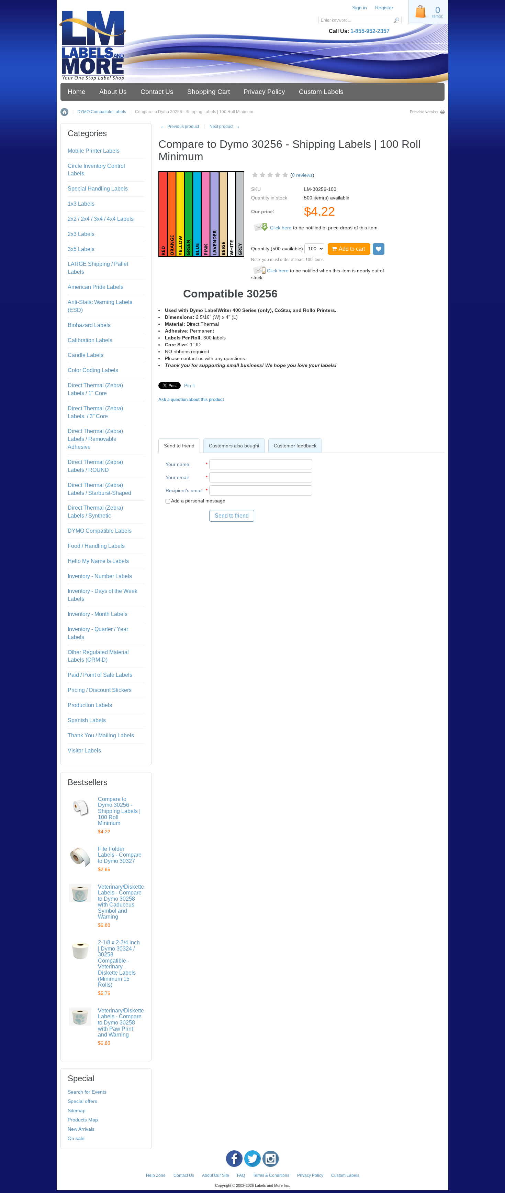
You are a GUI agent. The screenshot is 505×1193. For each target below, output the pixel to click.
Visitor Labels (84, 750)
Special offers (82, 1101)
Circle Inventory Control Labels (96, 170)
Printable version (424, 112)
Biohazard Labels (89, 325)
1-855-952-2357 (370, 31)
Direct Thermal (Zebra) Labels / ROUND (95, 466)
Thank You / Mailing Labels (101, 735)
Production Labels (90, 705)
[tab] (179, 445)
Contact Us (157, 91)
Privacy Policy (264, 91)
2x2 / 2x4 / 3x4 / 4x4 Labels (101, 219)
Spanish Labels (87, 720)
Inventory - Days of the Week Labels (102, 595)
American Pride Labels (95, 287)
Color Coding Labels (93, 370)
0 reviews (302, 175)
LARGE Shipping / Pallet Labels (98, 268)
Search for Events (87, 1092)
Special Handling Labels (98, 189)
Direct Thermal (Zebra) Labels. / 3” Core (95, 412)
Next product (225, 126)
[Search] (396, 20)
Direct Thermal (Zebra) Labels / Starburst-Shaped (99, 489)
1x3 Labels (81, 204)
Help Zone (156, 1175)
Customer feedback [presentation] (295, 445)
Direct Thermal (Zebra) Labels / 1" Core (95, 389)
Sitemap (77, 1110)
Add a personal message (197, 500)
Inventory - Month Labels (97, 614)
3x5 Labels (81, 249)
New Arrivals (81, 1129)
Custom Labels (321, 91)
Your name (177, 464)
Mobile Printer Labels (94, 151)
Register (384, 7)
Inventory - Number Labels (100, 576)
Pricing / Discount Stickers (100, 690)
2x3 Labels (81, 234)
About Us (113, 91)
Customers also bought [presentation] (234, 445)
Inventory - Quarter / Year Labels (98, 633)
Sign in (359, 7)
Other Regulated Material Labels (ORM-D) (98, 656)
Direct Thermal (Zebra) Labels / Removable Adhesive (95, 439)
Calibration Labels (90, 340)
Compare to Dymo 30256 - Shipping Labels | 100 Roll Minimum (119, 811)
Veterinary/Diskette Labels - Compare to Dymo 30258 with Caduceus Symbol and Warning (121, 902)
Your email (177, 477)
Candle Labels (85, 355)
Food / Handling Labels (96, 546)
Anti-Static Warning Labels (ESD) (100, 306)
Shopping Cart (208, 91)
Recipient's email (184, 490)
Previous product (179, 126)
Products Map (83, 1119)
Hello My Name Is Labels (98, 561)
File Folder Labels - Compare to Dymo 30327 (120, 855)
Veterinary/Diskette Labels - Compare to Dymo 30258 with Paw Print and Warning (121, 1023)
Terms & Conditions (271, 1175)
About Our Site (215, 1175)
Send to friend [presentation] (179, 445)
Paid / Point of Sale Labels (100, 675)
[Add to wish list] (378, 249)
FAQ (241, 1175)
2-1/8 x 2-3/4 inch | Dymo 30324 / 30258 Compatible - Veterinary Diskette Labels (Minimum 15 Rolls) (119, 964)
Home (77, 91)
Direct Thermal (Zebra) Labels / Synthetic (95, 512)
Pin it (189, 385)
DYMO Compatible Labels (101, 111)
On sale (76, 1138)
